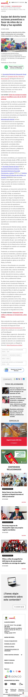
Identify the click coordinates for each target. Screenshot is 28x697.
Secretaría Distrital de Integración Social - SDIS (12, 350)
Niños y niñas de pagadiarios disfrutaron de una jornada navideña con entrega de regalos (13, 561)
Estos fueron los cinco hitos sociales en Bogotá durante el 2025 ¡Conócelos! (12, 494)
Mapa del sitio (6, 691)
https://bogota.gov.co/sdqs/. (14, 345)
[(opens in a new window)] (21, 379)
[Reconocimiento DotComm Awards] (13, 684)
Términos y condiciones (21, 690)
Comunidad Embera (14, 355)
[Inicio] (5, 2)
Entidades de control (9, 643)
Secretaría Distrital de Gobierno (10, 168)
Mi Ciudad (7, 6)
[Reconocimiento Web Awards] (21, 684)
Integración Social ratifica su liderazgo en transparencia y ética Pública (14, 315)
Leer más (24, 502)
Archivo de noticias (9, 646)
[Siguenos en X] (14, 671)
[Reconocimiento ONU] (5, 684)
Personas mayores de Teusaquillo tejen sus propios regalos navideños (12, 528)
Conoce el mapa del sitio (10, 641)
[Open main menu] (10, 2)
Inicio (2, 6)
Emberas (4, 355)
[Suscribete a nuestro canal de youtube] (19, 671)
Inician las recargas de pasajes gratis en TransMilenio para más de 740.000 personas (13, 97)
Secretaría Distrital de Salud (10, 166)
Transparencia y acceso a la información (11, 650)
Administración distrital (7, 119)
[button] (14, 379)
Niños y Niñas (6, 359)
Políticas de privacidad (13, 690)
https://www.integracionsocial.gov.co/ (12, 328)
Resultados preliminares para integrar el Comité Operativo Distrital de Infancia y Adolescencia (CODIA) (17, 412)
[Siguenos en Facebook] (8, 671)
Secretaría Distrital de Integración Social (14, 74)
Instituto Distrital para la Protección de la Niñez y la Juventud (14, 175)
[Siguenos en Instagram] (17, 671)
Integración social (17, 6)
